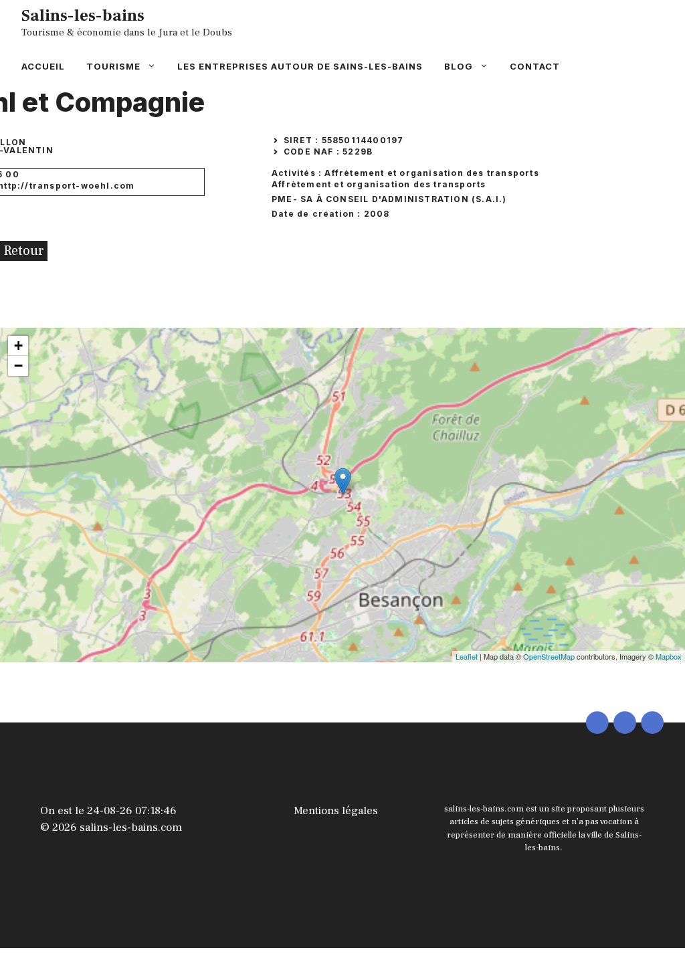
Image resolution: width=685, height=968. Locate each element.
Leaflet (467, 656)
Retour (23, 251)
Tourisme (113, 66)
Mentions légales (336, 810)
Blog (458, 66)
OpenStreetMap (549, 656)
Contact (535, 66)
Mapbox (669, 656)
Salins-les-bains (82, 15)
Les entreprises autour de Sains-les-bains (300, 66)
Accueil (43, 66)
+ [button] (18, 345)
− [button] (18, 365)
